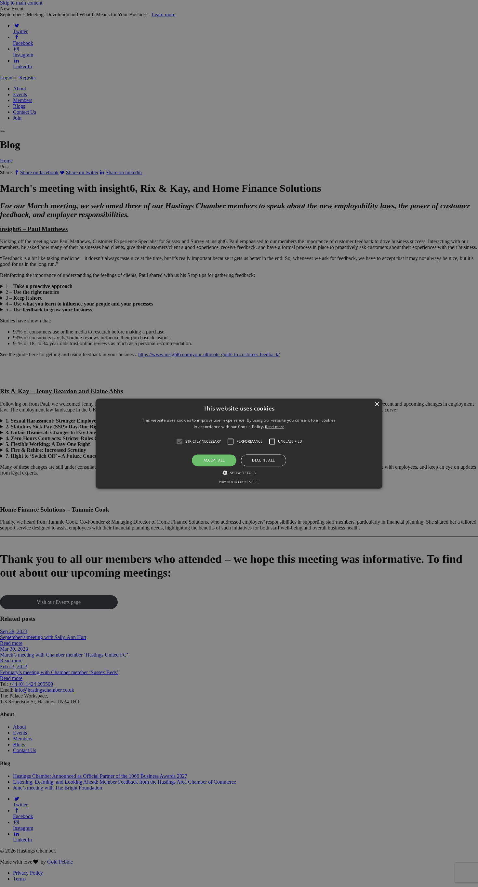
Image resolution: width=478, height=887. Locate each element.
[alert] (239, 443)
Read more (274, 426)
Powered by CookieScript (239, 482)
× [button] (376, 404)
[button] (179, 441)
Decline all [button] (263, 460)
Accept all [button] (214, 460)
